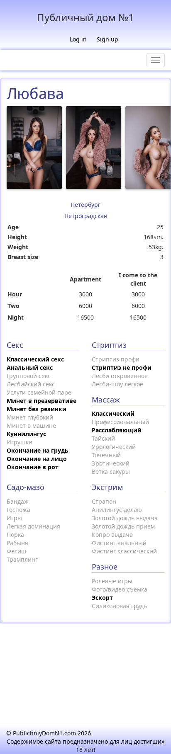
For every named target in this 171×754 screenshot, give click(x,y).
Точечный (106, 455)
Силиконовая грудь (119, 606)
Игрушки (19, 442)
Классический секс (35, 359)
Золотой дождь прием (123, 526)
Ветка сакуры (111, 471)
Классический (113, 413)
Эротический (110, 463)
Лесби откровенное (120, 376)
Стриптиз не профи (121, 367)
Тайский (103, 438)
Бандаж (18, 501)
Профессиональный (120, 422)
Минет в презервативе (41, 401)
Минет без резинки (36, 409)
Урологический (114, 447)
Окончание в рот (33, 467)
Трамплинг (22, 559)
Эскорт (102, 597)
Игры (14, 518)
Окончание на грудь (37, 450)
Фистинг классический (124, 551)
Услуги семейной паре (39, 392)
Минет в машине (31, 425)
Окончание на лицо (37, 459)
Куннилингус (26, 434)
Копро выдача (112, 534)
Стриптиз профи (115, 359)
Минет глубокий (30, 417)
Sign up (107, 39)
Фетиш (17, 551)
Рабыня (17, 543)
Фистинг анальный (119, 543)
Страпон (104, 501)
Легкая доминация (33, 526)
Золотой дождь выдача (125, 518)
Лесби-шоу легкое (117, 384)
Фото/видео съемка (119, 589)
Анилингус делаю (117, 510)
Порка (15, 534)
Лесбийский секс (31, 384)
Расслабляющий (117, 430)
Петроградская (85, 216)
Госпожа (18, 510)
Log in (78, 39)
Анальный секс (30, 367)
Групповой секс (29, 376)
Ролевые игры (112, 581)
